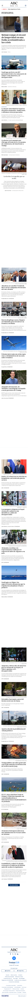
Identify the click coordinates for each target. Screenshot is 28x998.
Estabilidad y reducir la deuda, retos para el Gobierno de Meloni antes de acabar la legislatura (13, 865)
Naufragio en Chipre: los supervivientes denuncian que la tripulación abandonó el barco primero (13, 585)
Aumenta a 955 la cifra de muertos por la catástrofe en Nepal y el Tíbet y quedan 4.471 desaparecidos (13, 668)
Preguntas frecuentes (20, 990)
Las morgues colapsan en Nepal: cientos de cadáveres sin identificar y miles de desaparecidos (13, 511)
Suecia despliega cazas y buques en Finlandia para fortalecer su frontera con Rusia (13, 321)
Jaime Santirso (4, 120)
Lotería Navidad (17, 987)
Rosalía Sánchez (4, 298)
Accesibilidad (21, 978)
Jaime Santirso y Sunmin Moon (7, 526)
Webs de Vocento (22, 996)
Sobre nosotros (14, 975)
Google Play (21, 970)
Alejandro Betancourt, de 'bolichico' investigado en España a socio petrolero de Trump (13, 388)
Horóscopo (24, 987)
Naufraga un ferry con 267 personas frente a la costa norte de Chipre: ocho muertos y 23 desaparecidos (13, 74)
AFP (2, 842)
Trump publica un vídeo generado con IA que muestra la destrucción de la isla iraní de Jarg (13, 764)
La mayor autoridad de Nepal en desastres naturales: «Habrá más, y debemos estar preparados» (13, 110)
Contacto (20, 975)
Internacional (7, 12)
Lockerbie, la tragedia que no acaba (14, 177)
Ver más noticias (14, 885)
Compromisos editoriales (14, 981)
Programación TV (7, 988)
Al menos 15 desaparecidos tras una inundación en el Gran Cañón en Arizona (13, 832)
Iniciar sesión (26, 5)
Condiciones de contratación (20, 980)
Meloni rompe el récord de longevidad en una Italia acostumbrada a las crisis (13, 38)
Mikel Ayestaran (4, 154)
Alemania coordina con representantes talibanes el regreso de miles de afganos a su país (13, 550)
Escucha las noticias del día (8, 990)
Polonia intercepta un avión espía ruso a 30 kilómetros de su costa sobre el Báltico (13, 356)
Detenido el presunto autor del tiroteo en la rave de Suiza (12, 700)
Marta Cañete (4, 86)
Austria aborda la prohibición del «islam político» (13, 730)
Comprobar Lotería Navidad (7, 987)
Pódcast (24, 992)
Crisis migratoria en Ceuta (14, 9)
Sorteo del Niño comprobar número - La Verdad (11, 992)
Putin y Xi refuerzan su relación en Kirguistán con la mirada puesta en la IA (14, 478)
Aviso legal (15, 978)
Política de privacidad (9, 976)
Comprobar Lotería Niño (11, 985)
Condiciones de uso (8, 978)
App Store (8, 970)
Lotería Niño (19, 985)
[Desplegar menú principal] (2, 5)
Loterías (22, 988)
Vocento (7, 975)
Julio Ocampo (4, 52)
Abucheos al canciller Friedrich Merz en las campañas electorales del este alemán (13, 287)
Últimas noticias (16, 988)
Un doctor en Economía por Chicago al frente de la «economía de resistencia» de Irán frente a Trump (13, 143)
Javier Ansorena (8, 190)
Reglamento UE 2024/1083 (7, 980)
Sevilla (16, 5)
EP (2, 809)
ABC (2, 487)
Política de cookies (19, 976)
